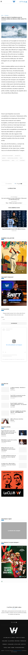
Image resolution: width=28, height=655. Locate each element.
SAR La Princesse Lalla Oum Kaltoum (16, 419)
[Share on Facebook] (17, 183)
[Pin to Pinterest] (20, 183)
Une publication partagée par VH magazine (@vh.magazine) (14, 359)
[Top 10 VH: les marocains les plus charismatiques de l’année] (5, 397)
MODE (9, 647)
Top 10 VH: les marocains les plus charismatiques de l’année (17, 396)
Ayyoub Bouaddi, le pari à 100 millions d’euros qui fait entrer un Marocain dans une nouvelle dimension (8, 432)
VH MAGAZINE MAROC (19, 647)
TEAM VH (18, 637)
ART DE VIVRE (17, 644)
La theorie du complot (14, 530)
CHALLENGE (4, 640)
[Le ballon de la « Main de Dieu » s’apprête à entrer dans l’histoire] (23, 465)
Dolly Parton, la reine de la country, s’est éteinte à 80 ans (9, 440)
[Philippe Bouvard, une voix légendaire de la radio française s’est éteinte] (23, 449)
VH (17, 160)
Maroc (13, 160)
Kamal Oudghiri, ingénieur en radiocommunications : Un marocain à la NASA (18, 404)
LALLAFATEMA (11, 640)
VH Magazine (22, 160)
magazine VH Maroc (17, 650)
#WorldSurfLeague (6, 160)
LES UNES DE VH (7, 637)
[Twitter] (22, 1)
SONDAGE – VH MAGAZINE (8, 644)
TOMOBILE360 (23, 640)
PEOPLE (5, 647)
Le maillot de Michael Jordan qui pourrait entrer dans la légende (8, 456)
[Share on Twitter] (18, 183)
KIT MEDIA (22, 637)
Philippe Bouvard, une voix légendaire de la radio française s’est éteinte (8, 449)
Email (2, 317)
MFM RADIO (17, 640)
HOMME (12, 647)
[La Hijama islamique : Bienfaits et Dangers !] (5, 389)
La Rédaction (12, 188)
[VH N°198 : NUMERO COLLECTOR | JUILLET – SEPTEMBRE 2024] (5, 413)
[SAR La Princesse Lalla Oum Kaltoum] (5, 421)
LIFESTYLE (23, 644)
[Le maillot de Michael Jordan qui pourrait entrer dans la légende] (23, 457)
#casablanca (17, 155)
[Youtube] (26, 1)
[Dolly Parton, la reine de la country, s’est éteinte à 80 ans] (23, 442)
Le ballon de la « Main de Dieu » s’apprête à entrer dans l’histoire (8, 464)
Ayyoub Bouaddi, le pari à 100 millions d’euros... (14, 229)
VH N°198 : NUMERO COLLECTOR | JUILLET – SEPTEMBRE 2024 (18, 412)
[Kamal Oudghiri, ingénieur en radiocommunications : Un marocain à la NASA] (5, 405)
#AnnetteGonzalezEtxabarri (7, 155)
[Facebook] (20, 1)
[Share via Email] (21, 183)
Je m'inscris (14, 323)
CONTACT (13, 637)
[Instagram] (24, 1)
